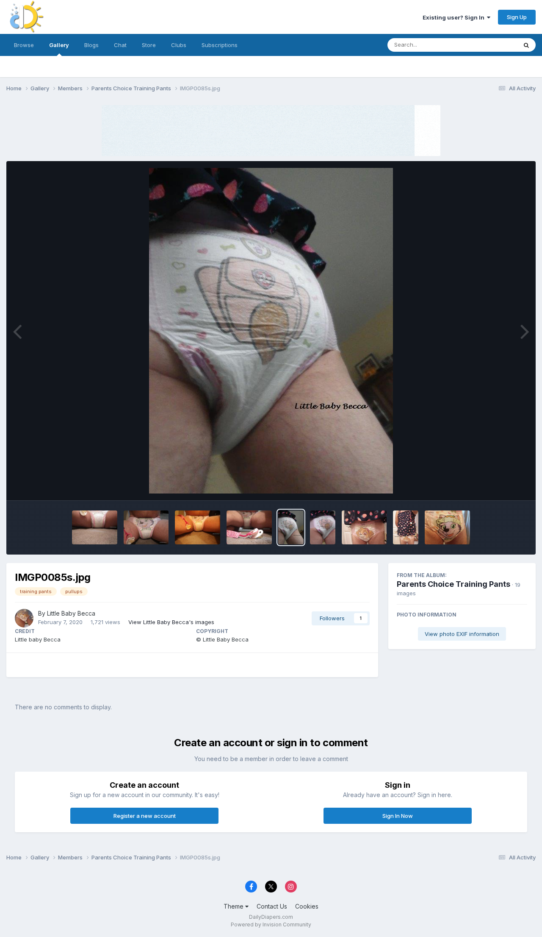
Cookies (306, 906)
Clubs (178, 45)
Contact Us (272, 906)
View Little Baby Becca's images (171, 622)
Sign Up (517, 17)
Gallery (59, 45)
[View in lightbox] (271, 331)
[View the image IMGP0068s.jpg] (405, 527)
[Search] (526, 45)
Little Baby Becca (71, 613)
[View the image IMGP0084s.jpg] (322, 527)
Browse (24, 45)
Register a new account (144, 815)
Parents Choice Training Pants (453, 584)
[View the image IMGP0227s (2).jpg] (249, 527)
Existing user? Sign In (455, 17)
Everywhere (491, 45)
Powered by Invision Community (271, 924)
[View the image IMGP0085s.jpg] (291, 527)
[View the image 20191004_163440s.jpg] (447, 527)
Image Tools (500, 485)
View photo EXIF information (462, 633)
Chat (120, 45)
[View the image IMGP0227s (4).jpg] (146, 527)
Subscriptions (220, 45)
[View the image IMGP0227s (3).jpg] (197, 527)
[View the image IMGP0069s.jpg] (364, 527)
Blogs (91, 45)
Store (149, 45)
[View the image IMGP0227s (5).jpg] (94, 527)
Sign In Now (397, 815)
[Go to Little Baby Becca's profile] (24, 618)
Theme (234, 906)
